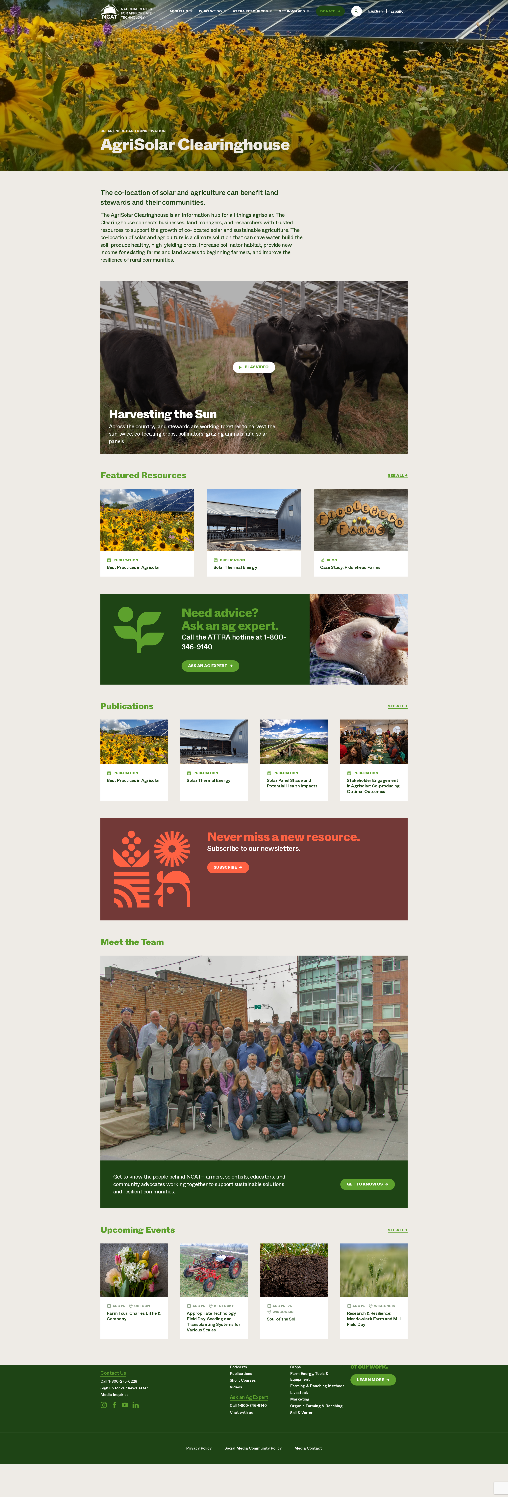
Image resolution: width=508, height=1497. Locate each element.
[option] (397, 11)
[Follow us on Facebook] (114, 1405)
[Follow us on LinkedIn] (135, 1405)
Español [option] (397, 11)
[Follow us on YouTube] (125, 1405)
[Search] (356, 11)
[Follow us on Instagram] (103, 1405)
